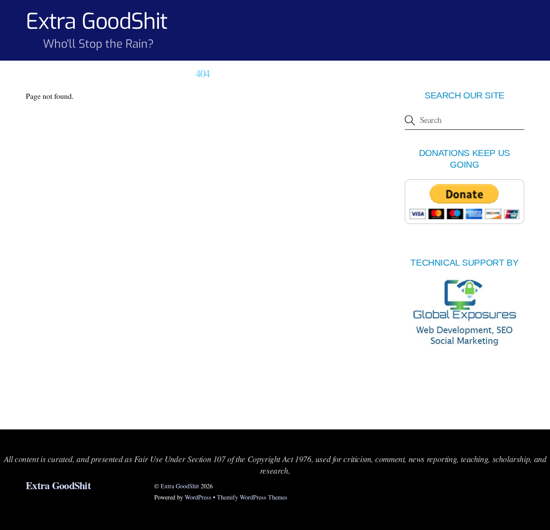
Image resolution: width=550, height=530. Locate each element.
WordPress (198, 497)
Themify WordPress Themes (252, 497)
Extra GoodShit (180, 486)
